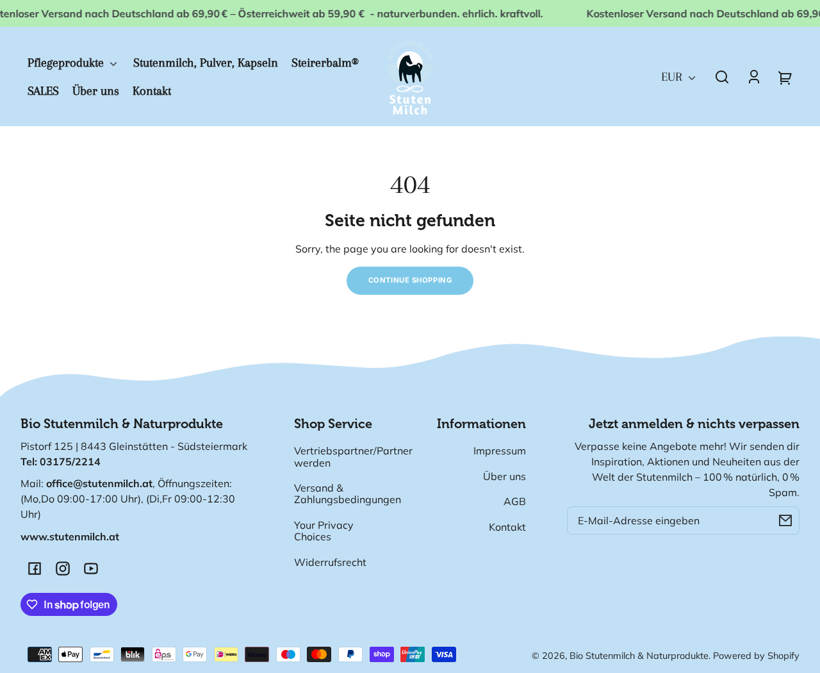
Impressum (499, 450)
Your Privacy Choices (324, 531)
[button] (722, 77)
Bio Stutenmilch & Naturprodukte (639, 655)
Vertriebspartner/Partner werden (353, 456)
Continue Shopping (410, 280)
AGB (515, 501)
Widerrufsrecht (330, 562)
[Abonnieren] (785, 520)
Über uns (504, 476)
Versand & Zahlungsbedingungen (347, 493)
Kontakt (507, 526)
